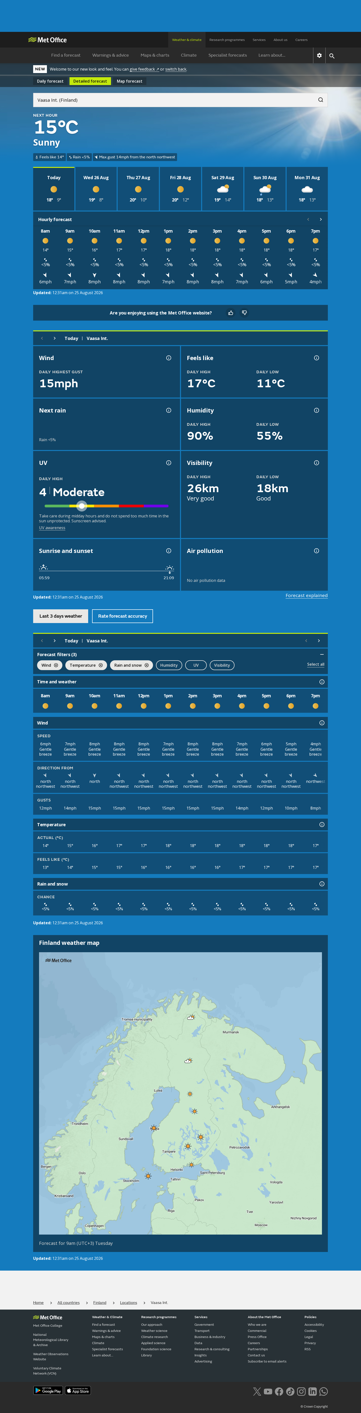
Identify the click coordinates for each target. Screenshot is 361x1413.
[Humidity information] (316, 410)
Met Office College (47, 1326)
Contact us (256, 1355)
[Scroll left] (308, 219)
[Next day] (55, 338)
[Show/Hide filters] (322, 654)
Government (204, 1325)
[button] (190, 1018)
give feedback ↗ (144, 69)
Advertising (203, 1361)
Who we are (257, 1325)
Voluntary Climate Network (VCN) (47, 1370)
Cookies (311, 1331)
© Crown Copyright (314, 1407)
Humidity (169, 665)
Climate (189, 55)
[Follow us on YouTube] (268, 1391)
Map (129, 81)
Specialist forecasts (227, 55)
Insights (200, 1355)
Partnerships (258, 1349)
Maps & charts (155, 55)
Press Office (257, 1337)
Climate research (154, 1337)
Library (146, 1355)
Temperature (80, 666)
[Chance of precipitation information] (168, 410)
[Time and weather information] (321, 682)
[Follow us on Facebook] (279, 1391)
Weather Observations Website (51, 1356)
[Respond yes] (231, 313)
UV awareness (52, 527)
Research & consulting (212, 1349)
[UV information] (168, 463)
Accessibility (314, 1325)
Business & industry (209, 1337)
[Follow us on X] (257, 1391)
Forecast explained (307, 595)
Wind (44, 666)
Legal (309, 1337)
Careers (301, 40)
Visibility (222, 665)
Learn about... (272, 55)
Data (198, 1343)
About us (281, 40)
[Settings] (319, 55)
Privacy (310, 1343)
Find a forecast (66, 55)
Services (259, 40)
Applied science (153, 1343)
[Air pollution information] (316, 551)
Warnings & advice (110, 55)
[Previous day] (42, 338)
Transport (202, 1331)
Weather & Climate (107, 1317)
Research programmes (227, 40)
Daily (50, 81)
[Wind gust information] (168, 358)
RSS (308, 1349)
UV (196, 665)
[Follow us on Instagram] (301, 1391)
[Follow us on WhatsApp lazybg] (323, 1391)
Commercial (257, 1331)
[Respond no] (244, 313)
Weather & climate (187, 40)
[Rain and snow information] (321, 884)
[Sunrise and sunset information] (168, 551)
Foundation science (156, 1349)
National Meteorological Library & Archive (50, 1340)
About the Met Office (264, 1317)
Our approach (151, 1325)
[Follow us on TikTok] (290, 1391)
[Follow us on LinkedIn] (312, 1391)
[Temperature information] (321, 824)
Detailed (90, 81)
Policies (311, 1317)
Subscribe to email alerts (267, 1361)
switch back (175, 69)
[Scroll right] (321, 219)
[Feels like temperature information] (316, 358)
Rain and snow (126, 666)
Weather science (154, 1331)
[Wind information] (321, 723)
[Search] (318, 98)
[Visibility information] (316, 463)
